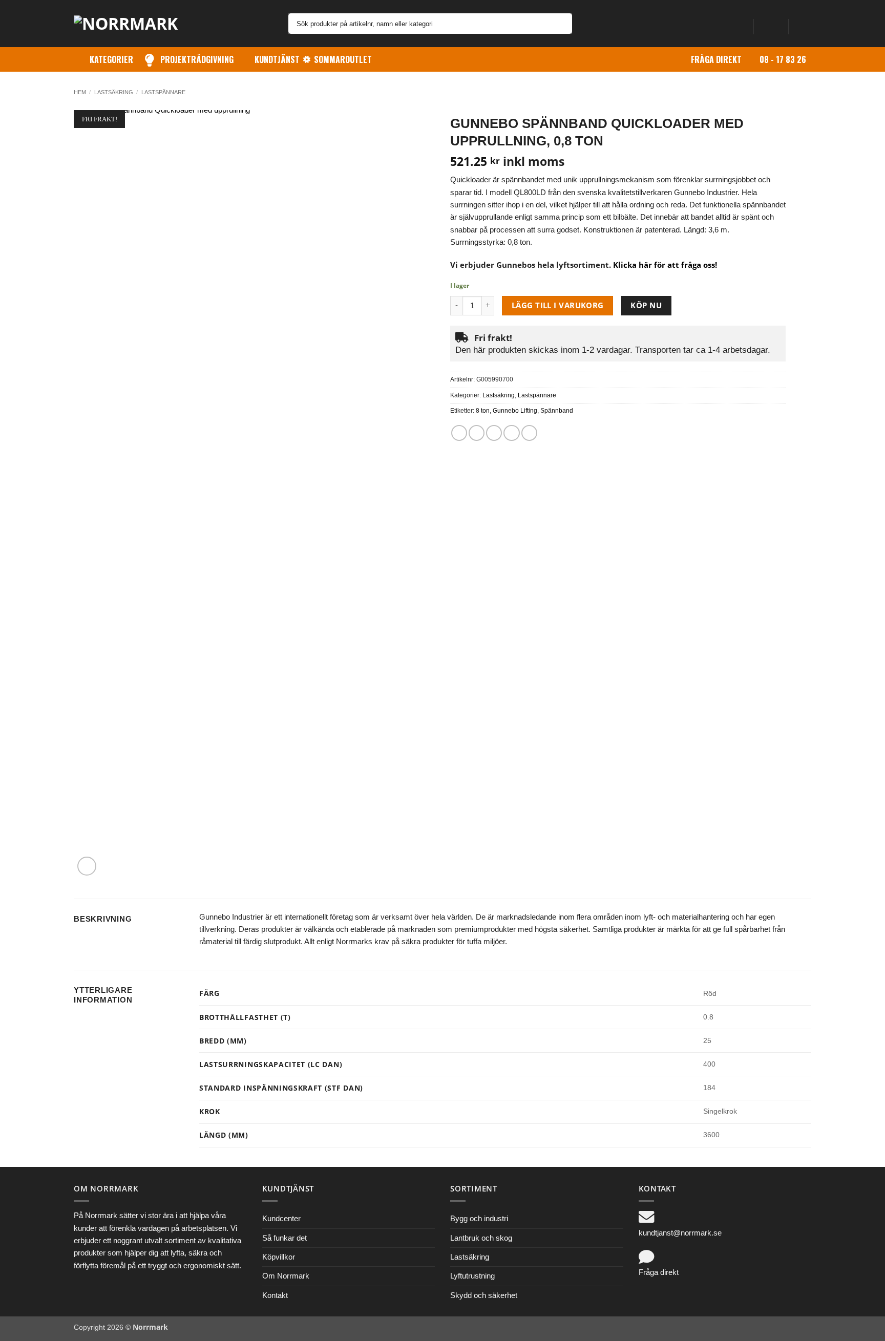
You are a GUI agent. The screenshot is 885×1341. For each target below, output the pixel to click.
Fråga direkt (716, 59)
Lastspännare (163, 92)
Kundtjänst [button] (277, 59)
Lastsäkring (113, 92)
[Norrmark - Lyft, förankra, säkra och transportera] (133, 23)
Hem (80, 92)
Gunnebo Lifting (515, 410)
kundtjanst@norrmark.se (680, 1232)
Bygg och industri (479, 1218)
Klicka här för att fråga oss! (665, 265)
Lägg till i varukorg (558, 305)
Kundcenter (281, 1218)
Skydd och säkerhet (483, 1295)
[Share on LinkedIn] (529, 433)
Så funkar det (284, 1237)
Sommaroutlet (343, 59)
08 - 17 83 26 (783, 59)
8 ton (483, 410)
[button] (770, 23)
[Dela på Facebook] (459, 433)
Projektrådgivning (197, 59)
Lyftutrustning (472, 1275)
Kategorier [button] (111, 59)
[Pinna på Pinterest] (511, 433)
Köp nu (646, 305)
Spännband (556, 410)
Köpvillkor (278, 1256)
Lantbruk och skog (481, 1237)
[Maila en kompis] (494, 433)
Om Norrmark (285, 1275)
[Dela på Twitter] (476, 433)
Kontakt (275, 1295)
